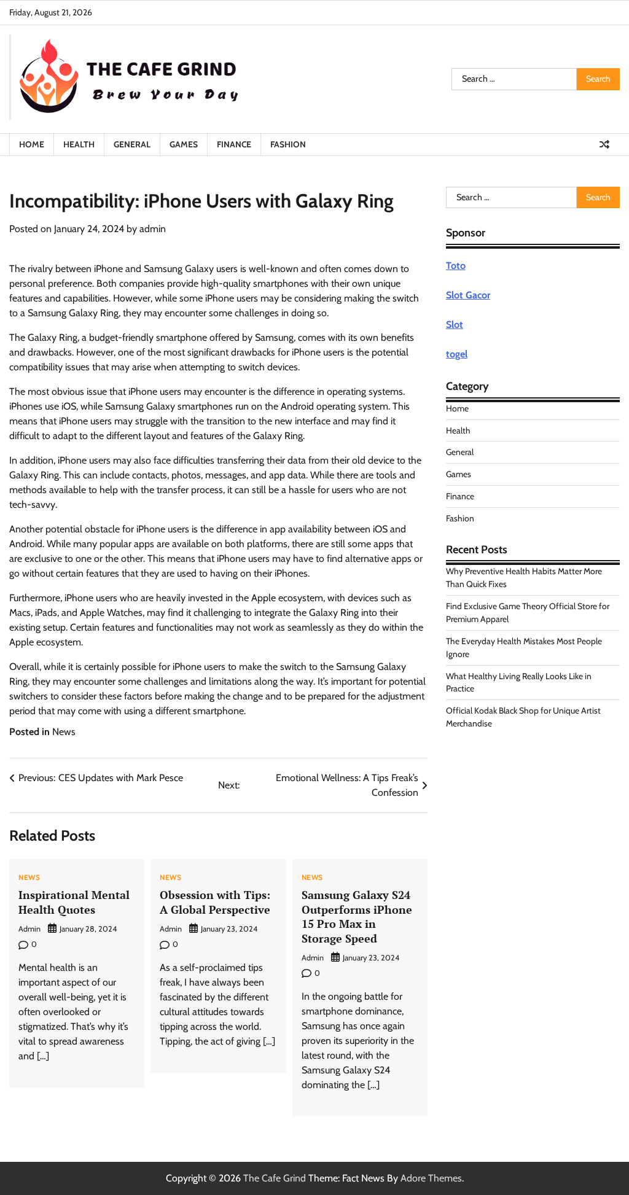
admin (152, 229)
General (132, 144)
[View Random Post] (604, 144)
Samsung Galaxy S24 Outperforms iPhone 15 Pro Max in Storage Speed (357, 916)
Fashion (288, 144)
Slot (454, 324)
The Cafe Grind (274, 1178)
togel (456, 354)
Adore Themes (431, 1178)
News (64, 732)
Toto (456, 265)
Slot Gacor (468, 295)
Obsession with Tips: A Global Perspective (215, 901)
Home (31, 144)
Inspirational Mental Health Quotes (74, 901)
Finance (234, 144)
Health (79, 144)
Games (184, 144)
